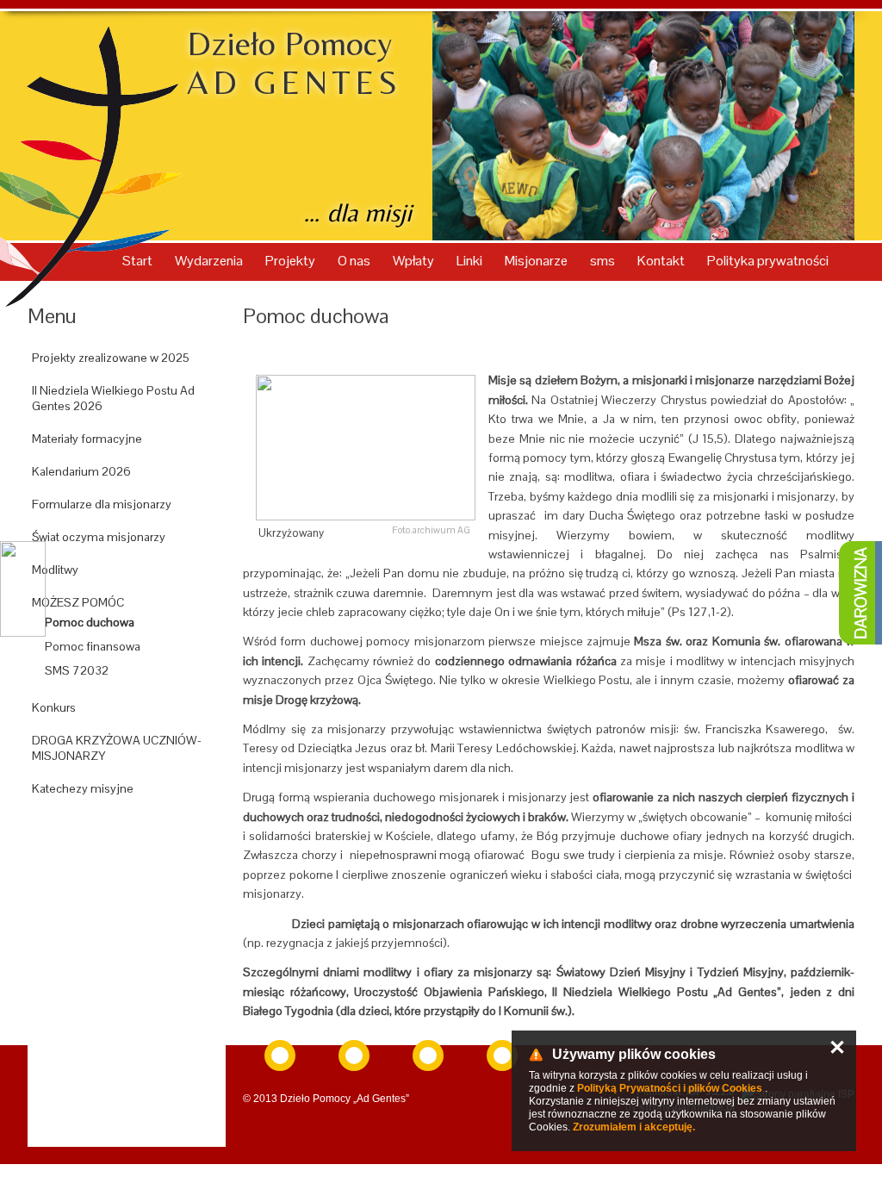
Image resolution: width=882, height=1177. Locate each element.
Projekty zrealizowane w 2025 (110, 357)
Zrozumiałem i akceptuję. (634, 1127)
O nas (355, 261)
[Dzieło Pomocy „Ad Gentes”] (354, 1055)
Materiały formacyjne (87, 438)
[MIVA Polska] (428, 1055)
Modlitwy (55, 569)
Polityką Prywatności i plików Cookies (669, 1088)
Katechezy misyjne (83, 788)
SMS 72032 (77, 670)
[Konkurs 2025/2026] (127, 828)
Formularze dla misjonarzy (101, 504)
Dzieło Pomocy (294, 63)
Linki (471, 261)
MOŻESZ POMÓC (78, 602)
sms (604, 261)
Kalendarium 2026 (81, 471)
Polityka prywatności (768, 261)
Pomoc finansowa (92, 646)
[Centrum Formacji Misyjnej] (502, 1055)
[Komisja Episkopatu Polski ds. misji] (279, 1055)
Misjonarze (537, 261)
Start (138, 261)
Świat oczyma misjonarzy (98, 537)
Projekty (291, 261)
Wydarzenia (210, 261)
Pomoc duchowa (89, 622)
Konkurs (54, 707)
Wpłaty (415, 261)
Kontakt (662, 261)
